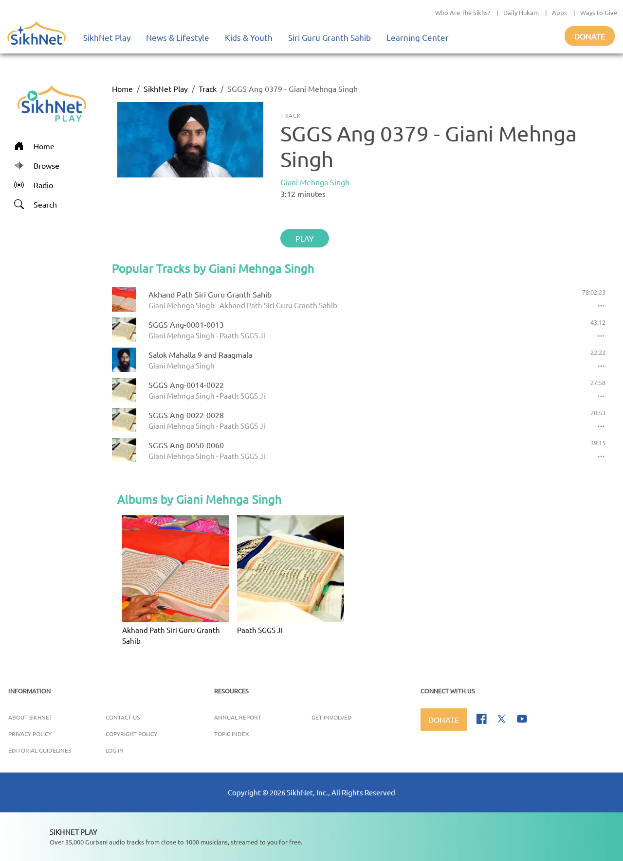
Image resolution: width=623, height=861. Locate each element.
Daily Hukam (521, 12)
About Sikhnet (30, 717)
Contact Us (123, 717)
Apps (559, 12)
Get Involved (332, 717)
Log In (115, 750)
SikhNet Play (106, 37)
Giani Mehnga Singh (314, 182)
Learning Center (417, 37)
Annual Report (237, 717)
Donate (589, 36)
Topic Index (231, 734)
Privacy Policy (30, 734)
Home (122, 88)
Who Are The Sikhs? (462, 12)
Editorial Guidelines (39, 750)
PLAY (304, 238)
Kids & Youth (249, 37)
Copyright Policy (131, 734)
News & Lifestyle (177, 37)
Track (208, 88)
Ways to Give (598, 12)
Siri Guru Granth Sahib (329, 37)
